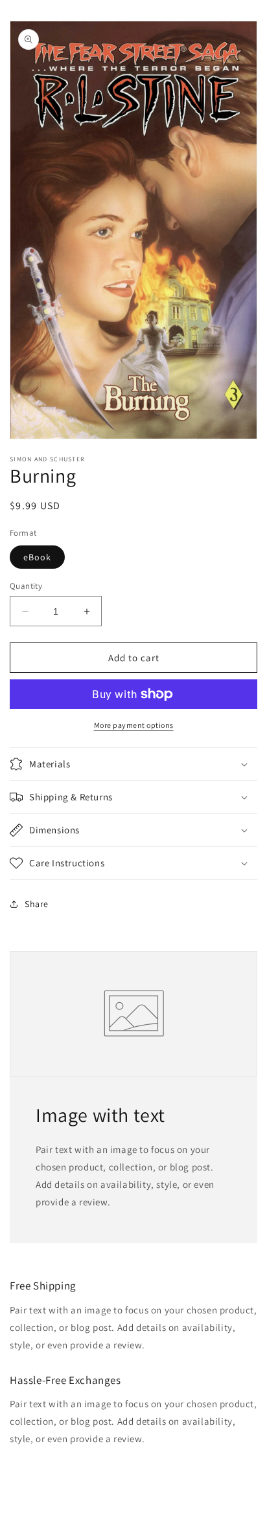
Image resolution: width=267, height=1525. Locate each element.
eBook (37, 557)
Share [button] (37, 904)
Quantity (26, 585)
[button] (133, 764)
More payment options (134, 725)
